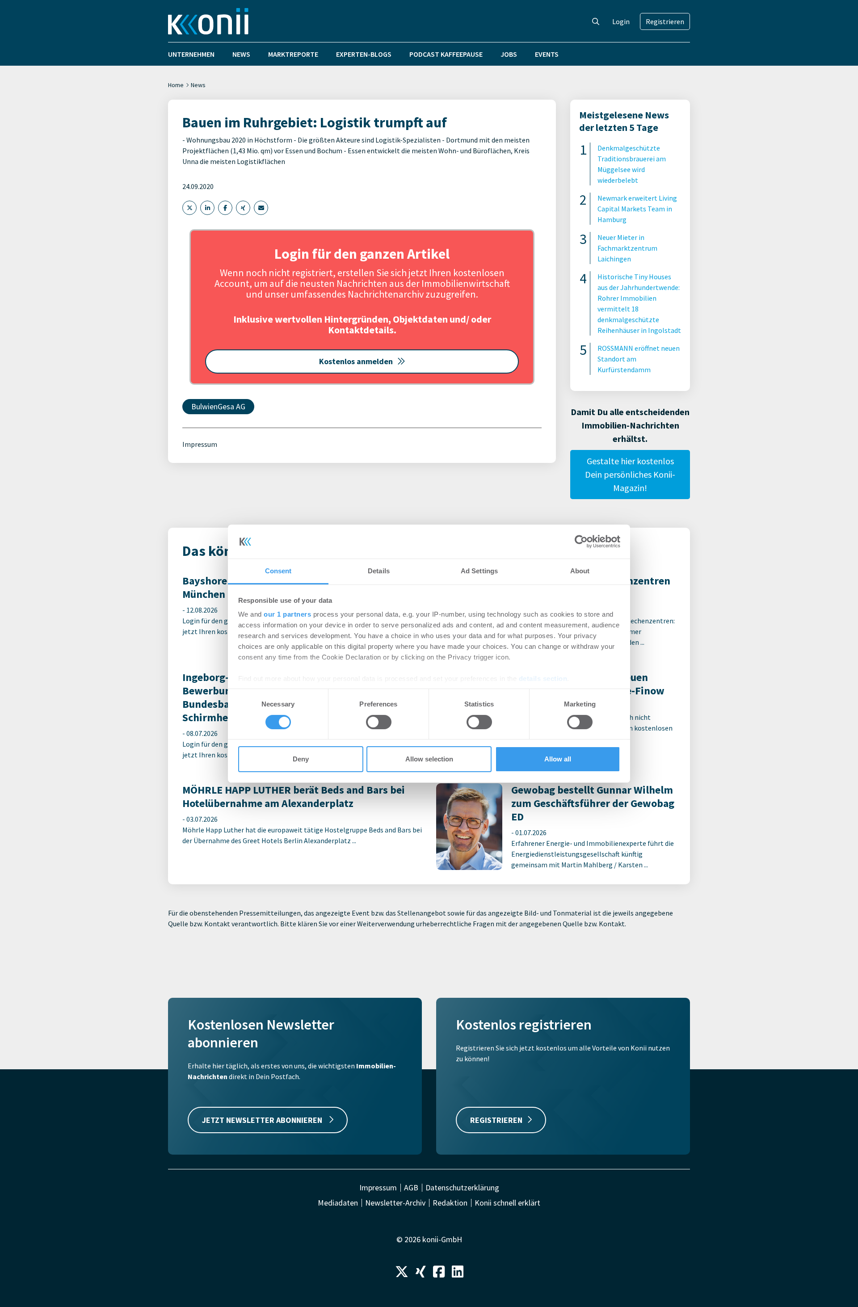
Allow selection (429, 759)
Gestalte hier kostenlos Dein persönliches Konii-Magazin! (630, 474)
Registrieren (665, 21)
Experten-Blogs (363, 54)
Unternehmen (191, 54)
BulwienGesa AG (218, 406)
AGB (411, 1188)
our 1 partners (287, 614)
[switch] (378, 722)
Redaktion (450, 1203)
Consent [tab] (278, 571)
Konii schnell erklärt (507, 1203)
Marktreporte (293, 54)
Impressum (199, 444)
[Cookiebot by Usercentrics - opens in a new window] (581, 541)
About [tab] (580, 571)
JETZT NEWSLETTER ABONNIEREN (263, 1120)
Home (176, 85)
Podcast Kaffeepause (446, 54)
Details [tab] (379, 571)
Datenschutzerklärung (462, 1188)
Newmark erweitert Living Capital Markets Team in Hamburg (637, 208)
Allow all (557, 759)
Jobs (508, 54)
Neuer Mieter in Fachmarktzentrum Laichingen (627, 248)
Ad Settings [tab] (479, 571)
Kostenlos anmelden (356, 361)
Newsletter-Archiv (395, 1203)
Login (621, 21)
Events (547, 54)
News (241, 54)
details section (543, 678)
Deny (301, 759)
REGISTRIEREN (496, 1120)
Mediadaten (338, 1203)
